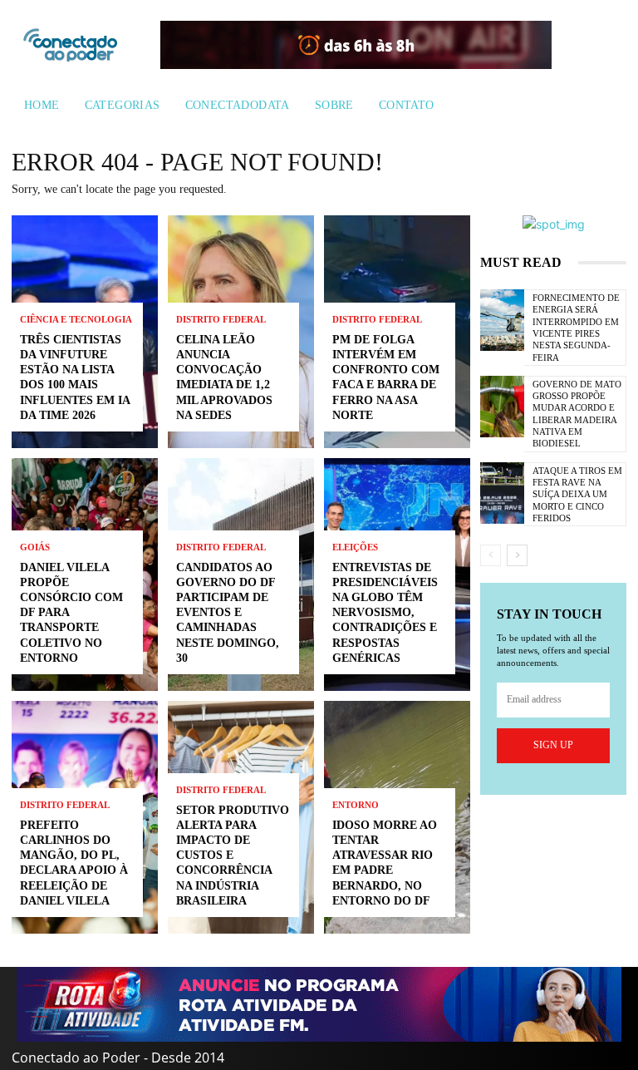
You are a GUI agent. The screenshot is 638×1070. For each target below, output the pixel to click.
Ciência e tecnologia (76, 319)
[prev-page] (490, 555)
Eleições (355, 547)
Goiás (35, 547)
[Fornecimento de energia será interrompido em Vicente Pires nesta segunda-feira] (502, 320)
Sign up (553, 745)
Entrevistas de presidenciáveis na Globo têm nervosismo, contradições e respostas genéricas (385, 612)
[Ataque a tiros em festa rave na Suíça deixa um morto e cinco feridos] (502, 493)
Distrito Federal (65, 805)
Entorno (355, 805)
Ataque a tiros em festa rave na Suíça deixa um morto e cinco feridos (577, 494)
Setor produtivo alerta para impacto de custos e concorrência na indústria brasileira (232, 855)
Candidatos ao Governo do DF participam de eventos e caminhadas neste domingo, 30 (227, 612)
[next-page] (517, 555)
